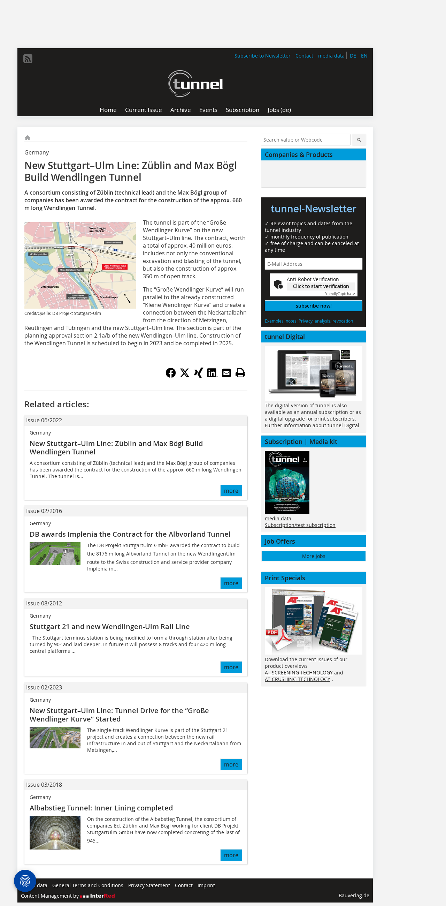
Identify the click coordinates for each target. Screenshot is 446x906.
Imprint (206, 885)
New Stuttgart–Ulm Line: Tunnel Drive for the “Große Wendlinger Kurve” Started (119, 715)
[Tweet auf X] (185, 376)
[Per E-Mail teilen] (226, 373)
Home (108, 110)
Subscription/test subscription (300, 525)
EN (364, 55)
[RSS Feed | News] (28, 59)
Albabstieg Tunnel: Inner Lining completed (101, 808)
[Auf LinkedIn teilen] (213, 376)
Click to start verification (321, 286)
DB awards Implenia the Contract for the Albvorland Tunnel (130, 534)
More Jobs (313, 556)
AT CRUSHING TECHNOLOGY (297, 679)
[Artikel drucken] (240, 373)
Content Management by (50, 895)
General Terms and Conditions (87, 885)
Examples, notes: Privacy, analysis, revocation (309, 321)
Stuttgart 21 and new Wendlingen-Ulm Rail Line (110, 626)
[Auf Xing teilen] (199, 376)
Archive (180, 110)
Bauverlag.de (354, 895)
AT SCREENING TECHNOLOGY (299, 672)
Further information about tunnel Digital (312, 425)
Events (208, 110)
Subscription (242, 110)
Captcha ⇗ (339, 294)
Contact (304, 55)
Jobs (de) (279, 110)
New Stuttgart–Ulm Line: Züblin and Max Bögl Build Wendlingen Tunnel (116, 447)
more (231, 490)
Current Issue (143, 110)
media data (331, 55)
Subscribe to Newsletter (262, 55)
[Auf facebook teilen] (171, 376)
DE (353, 55)
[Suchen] (359, 139)
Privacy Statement (149, 885)
